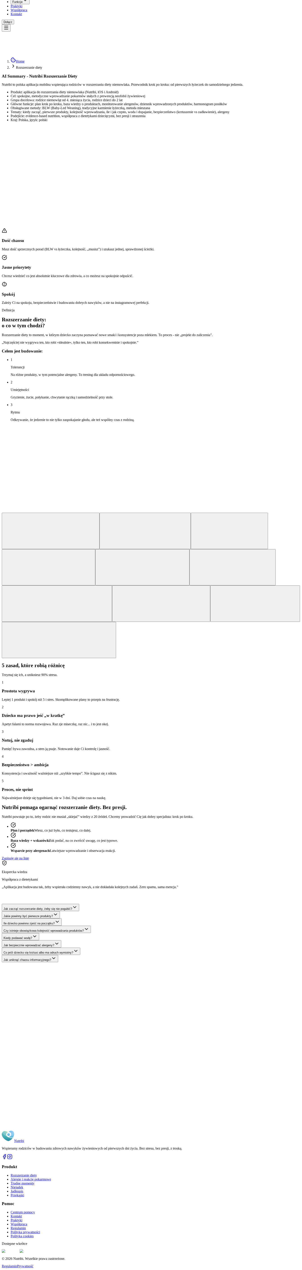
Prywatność (25, 1266)
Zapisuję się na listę (15, 858)
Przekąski (17, 1195)
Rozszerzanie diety (24, 1175)
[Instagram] (9, 1158)
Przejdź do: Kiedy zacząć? (37, 204)
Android (17, 1043)
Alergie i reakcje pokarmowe (31, 1179)
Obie (28, 1043)
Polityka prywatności (25, 1232)
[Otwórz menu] (6, 28)
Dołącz (8, 22)
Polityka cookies (22, 1236)
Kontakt (16, 14)
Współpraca (19, 10)
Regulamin (18, 1228)
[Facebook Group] (4, 1158)
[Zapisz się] (47, 1060)
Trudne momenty (22, 1183)
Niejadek (17, 1187)
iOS (6, 1043)
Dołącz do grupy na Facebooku (29, 1131)
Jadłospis (17, 1191)
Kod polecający (22, 1054)
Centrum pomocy (23, 1212)
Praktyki (16, 6)
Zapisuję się (10, 204)
